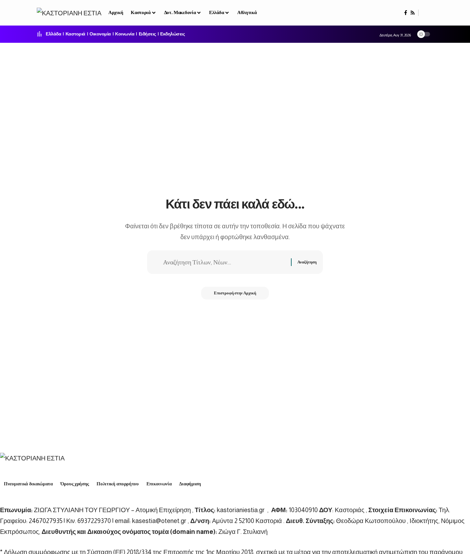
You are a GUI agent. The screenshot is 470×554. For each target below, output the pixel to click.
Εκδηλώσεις (172, 34)
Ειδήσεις (147, 34)
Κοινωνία (124, 34)
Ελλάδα (53, 34)
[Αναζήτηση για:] (224, 262)
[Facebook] (406, 13)
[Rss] (413, 13)
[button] (425, 12)
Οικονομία (100, 34)
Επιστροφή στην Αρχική (235, 293)
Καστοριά (75, 34)
